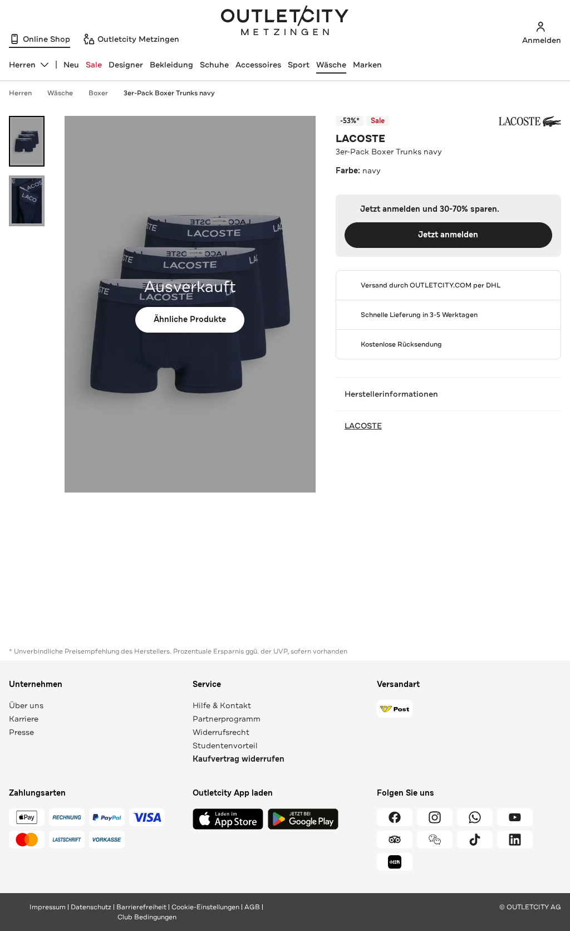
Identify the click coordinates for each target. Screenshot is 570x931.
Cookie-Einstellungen (205, 907)
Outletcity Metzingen (285, 21)
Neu (71, 65)
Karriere (23, 719)
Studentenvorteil (225, 745)
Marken (367, 65)
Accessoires (258, 65)
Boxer (98, 93)
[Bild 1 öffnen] (27, 141)
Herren (20, 93)
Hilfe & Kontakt (222, 705)
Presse (21, 732)
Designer (126, 65)
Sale (94, 65)
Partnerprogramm (227, 719)
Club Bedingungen (146, 917)
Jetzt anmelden (448, 235)
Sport (298, 65)
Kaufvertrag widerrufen (238, 759)
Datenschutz (91, 907)
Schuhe (214, 65)
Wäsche (331, 65)
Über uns (26, 705)
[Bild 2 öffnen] (27, 201)
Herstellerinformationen (391, 394)
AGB (252, 907)
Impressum (48, 907)
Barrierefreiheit (141, 907)
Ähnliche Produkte (190, 319)
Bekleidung (171, 65)
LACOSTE (360, 139)
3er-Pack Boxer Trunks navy (169, 93)
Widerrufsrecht (221, 732)
